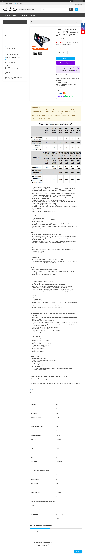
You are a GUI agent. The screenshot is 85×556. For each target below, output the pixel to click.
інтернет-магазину (61, 376)
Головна (7, 15)
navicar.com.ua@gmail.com (13, 57)
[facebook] (30, 389)
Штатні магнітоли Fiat (41, 22)
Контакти (33, 15)
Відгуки (24, 15)
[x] (32, 389)
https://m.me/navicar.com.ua (13, 59)
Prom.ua (50, 542)
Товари (15, 15)
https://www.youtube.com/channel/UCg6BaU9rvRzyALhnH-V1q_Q (15, 78)
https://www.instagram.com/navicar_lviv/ (14, 73)
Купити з (63, 63)
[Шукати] (71, 9)
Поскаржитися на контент (42, 544)
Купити (65, 58)
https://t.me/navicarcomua (17, 65)
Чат (79, 551)
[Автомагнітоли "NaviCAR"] (10, 11)
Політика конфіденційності (55, 544)
